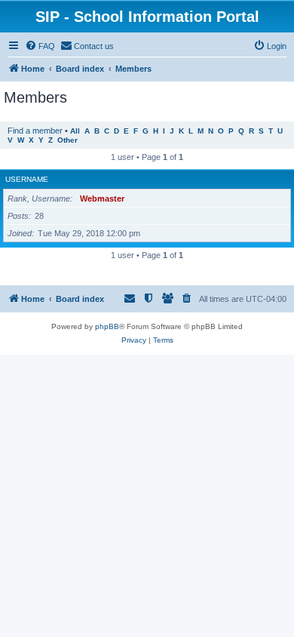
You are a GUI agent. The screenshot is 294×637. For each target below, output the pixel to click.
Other (67, 140)
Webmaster (102, 198)
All (75, 131)
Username (26, 179)
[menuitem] (40, 46)
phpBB (107, 326)
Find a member (35, 130)
